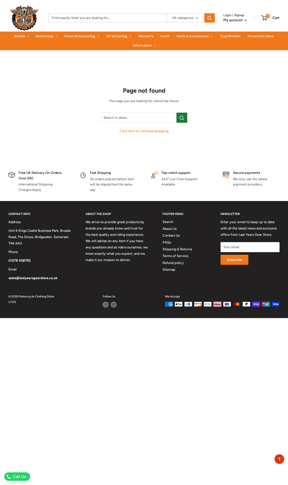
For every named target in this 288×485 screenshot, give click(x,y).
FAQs (167, 242)
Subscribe (234, 260)
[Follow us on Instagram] (114, 305)
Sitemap (169, 270)
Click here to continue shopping (144, 131)
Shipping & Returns (177, 249)
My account (233, 20)
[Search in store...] (181, 118)
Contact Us (171, 235)
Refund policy (173, 263)
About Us (169, 229)
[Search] (209, 18)
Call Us (19, 476)
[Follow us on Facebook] (106, 305)
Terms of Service (175, 256)
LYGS (12, 302)
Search (168, 222)
